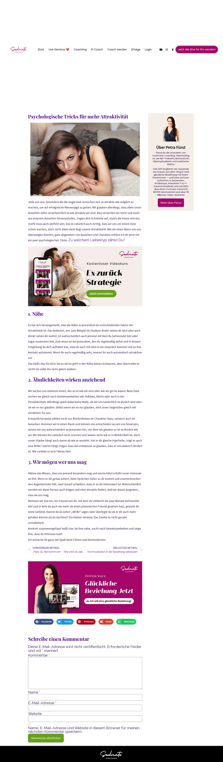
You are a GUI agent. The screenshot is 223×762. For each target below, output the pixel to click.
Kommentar (39, 655)
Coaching (80, 49)
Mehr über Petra (170, 203)
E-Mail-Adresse (42, 703)
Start (41, 49)
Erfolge (135, 49)
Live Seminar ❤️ (59, 49)
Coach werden (117, 49)
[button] (43, 622)
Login (148, 49)
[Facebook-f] (172, 49)
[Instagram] (166, 49)
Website (35, 714)
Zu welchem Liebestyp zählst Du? (96, 240)
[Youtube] (161, 49)
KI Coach (97, 49)
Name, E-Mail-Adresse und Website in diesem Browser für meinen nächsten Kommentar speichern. (84, 729)
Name (34, 692)
